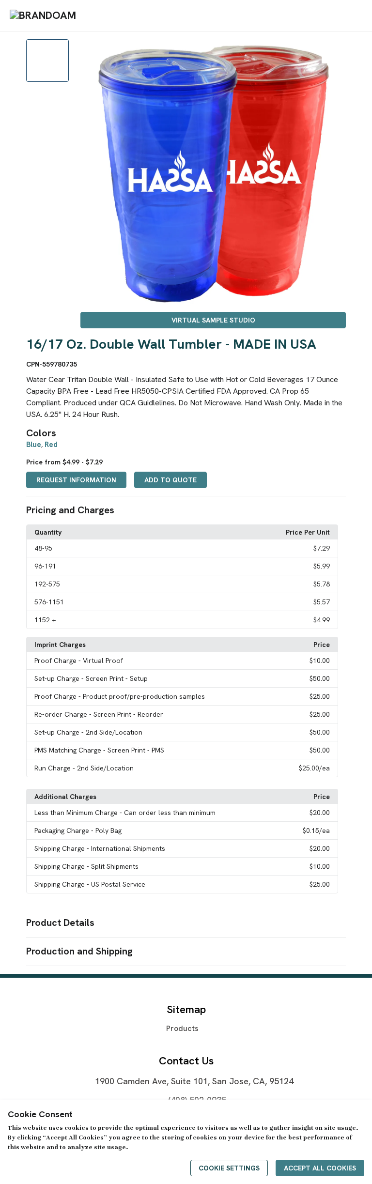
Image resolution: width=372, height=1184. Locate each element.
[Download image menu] (334, 51)
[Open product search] (333, 15)
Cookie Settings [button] (229, 1168)
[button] (185, 510)
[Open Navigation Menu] (352, 15)
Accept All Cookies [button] (320, 1168)
